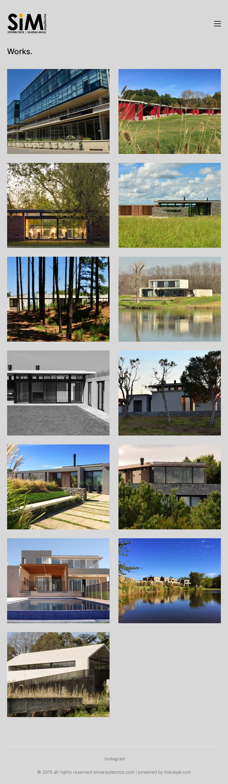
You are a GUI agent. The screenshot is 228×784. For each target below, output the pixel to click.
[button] (217, 24)
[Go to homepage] (27, 23)
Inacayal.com (177, 772)
